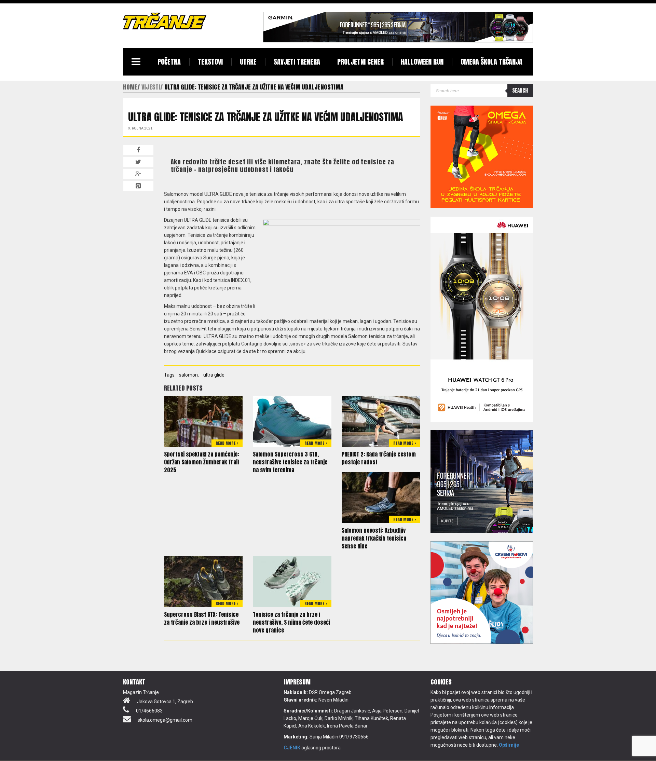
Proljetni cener (360, 61)
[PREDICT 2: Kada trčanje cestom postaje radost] (381, 420)
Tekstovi (210, 61)
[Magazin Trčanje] (164, 21)
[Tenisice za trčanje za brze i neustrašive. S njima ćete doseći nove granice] (292, 581)
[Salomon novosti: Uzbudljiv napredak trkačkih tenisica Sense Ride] (381, 497)
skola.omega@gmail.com (165, 720)
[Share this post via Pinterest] (138, 185)
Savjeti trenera (297, 61)
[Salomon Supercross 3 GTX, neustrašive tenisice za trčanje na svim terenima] (292, 420)
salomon (188, 375)
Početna (169, 61)
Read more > (227, 443)
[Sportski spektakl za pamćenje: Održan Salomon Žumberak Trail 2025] (203, 420)
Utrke (248, 61)
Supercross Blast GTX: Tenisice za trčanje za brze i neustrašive (202, 618)
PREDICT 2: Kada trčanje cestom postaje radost (379, 458)
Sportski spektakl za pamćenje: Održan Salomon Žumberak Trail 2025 (201, 462)
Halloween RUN (422, 61)
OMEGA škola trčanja (491, 61)
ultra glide (213, 375)
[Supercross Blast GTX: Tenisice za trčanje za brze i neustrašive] (203, 581)
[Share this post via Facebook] (138, 150)
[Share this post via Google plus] (138, 173)
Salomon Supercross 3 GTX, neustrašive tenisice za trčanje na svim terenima (290, 462)
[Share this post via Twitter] (138, 162)
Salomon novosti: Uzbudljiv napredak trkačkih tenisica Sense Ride (374, 538)
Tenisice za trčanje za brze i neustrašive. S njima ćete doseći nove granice (291, 622)
